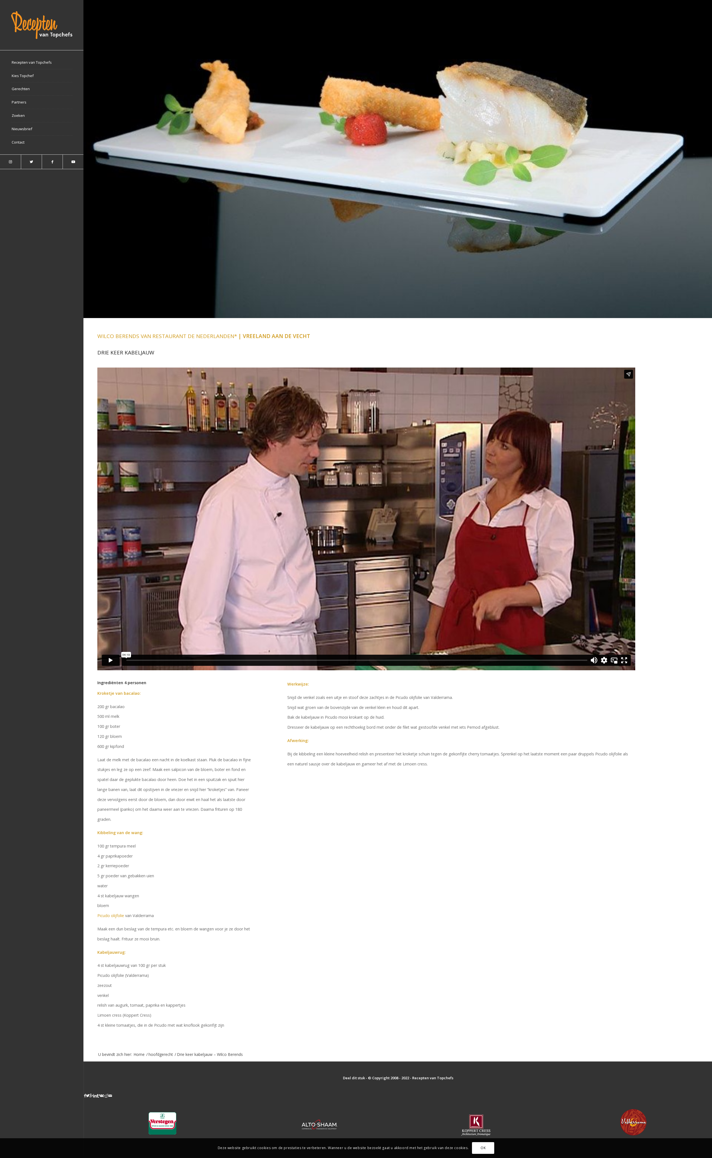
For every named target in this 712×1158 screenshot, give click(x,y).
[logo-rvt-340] (41, 25)
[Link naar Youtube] (73, 162)
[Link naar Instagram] (10, 162)
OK (483, 1148)
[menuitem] (42, 62)
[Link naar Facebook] (52, 162)
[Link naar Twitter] (31, 162)
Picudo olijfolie (110, 915)
